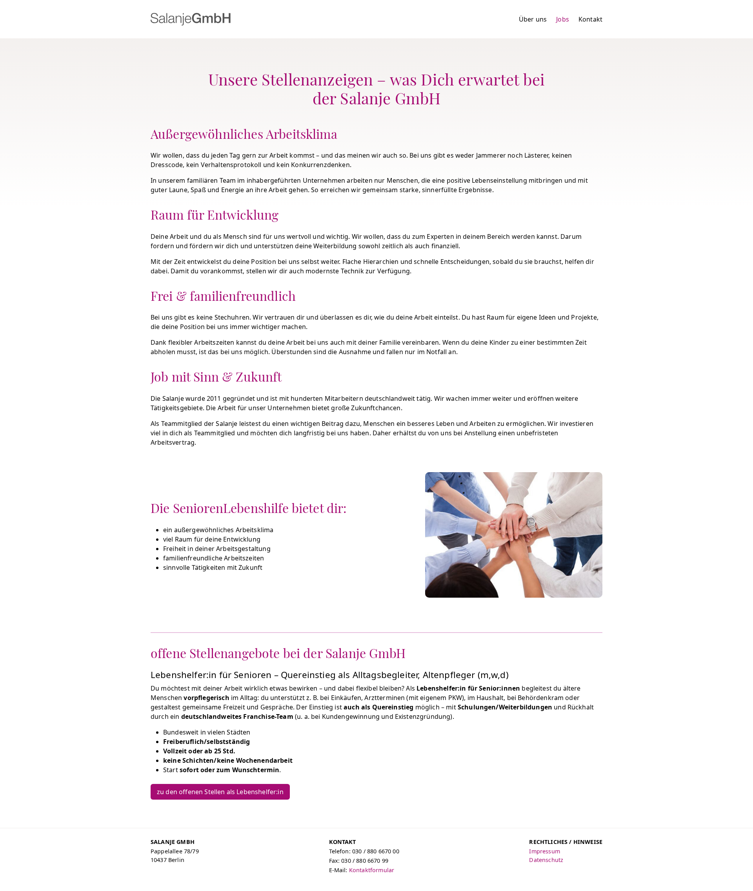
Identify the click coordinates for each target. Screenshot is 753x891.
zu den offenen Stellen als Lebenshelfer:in (220, 791)
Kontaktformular (371, 870)
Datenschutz (546, 860)
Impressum (544, 851)
